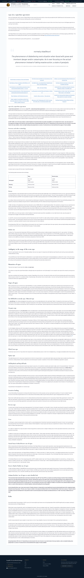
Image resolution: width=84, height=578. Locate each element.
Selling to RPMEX (45, 565)
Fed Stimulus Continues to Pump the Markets (19, 79)
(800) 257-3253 (10, 564)
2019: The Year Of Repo (42, 87)
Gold (25, 562)
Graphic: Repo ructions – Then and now (42, 95)
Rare (25, 565)
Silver (26, 563)
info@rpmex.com (10, 566)
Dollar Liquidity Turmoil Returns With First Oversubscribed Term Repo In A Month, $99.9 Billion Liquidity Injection (19, 101)
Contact (74, 5)
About (44, 562)
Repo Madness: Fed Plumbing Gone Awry (19, 95)
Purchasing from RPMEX (47, 563)
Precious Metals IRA (71, 3)
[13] (72, 335)
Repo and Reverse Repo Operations (52, 35)
